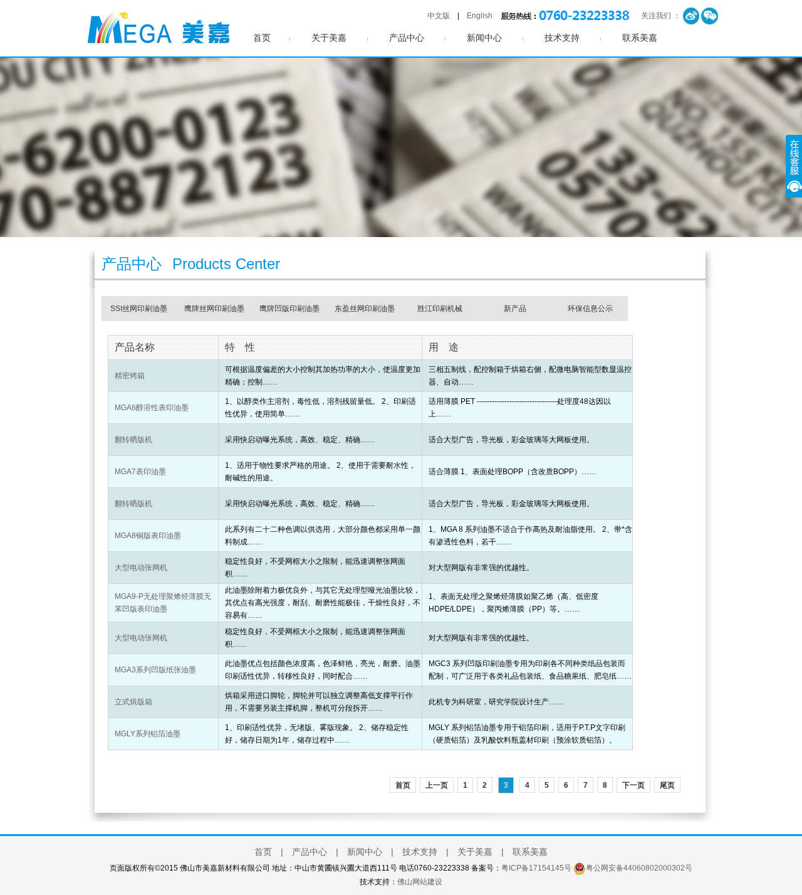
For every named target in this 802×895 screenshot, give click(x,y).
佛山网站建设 (419, 881)
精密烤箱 (130, 375)
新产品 (515, 308)
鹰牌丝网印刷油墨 (214, 308)
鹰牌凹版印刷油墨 (289, 308)
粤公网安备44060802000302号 (639, 868)
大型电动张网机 (141, 567)
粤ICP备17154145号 (536, 868)
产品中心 (406, 38)
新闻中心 (484, 38)
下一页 (633, 785)
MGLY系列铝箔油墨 (147, 733)
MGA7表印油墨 (140, 471)
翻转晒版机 (133, 439)
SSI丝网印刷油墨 (138, 308)
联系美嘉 (639, 38)
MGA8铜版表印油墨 (148, 535)
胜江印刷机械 (439, 308)
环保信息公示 (590, 308)
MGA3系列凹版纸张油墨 (155, 669)
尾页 (667, 785)
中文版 (438, 15)
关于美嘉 (328, 38)
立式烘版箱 (133, 701)
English (479, 15)
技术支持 (562, 38)
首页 (262, 38)
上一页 (436, 785)
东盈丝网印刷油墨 (365, 308)
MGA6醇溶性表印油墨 (152, 407)
